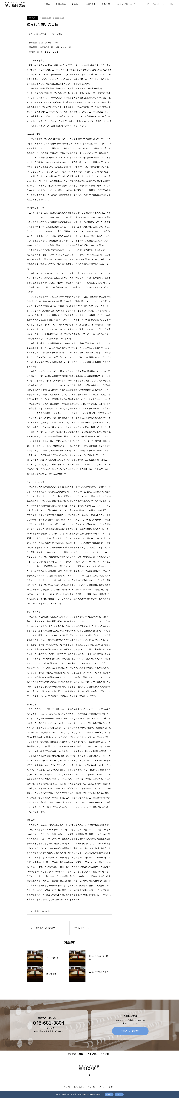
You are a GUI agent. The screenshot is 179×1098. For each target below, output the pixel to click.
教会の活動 (106, 4)
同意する (109, 1094)
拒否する (119, 1094)
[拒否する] (176, 1094)
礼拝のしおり (79, 1087)
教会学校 (76, 4)
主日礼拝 (32, 18)
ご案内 (47, 4)
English (156, 4)
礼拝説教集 (90, 4)
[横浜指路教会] (15, 4)
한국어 (171, 4)
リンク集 (91, 1087)
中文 (164, 4)
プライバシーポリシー (106, 1087)
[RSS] (90, 1075)
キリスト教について (126, 4)
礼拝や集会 (61, 4)
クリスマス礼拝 (45, 911)
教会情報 (67, 1087)
